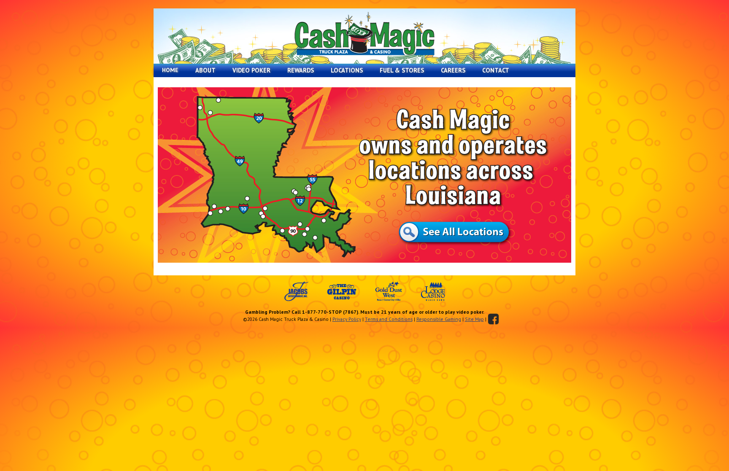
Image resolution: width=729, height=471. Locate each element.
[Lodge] (433, 291)
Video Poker (251, 70)
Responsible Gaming (438, 319)
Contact (495, 70)
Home (170, 70)
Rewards (300, 70)
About (205, 70)
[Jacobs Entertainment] (296, 291)
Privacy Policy (346, 319)
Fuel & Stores (402, 70)
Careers (453, 70)
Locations (347, 70)
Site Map (474, 319)
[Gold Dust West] (388, 291)
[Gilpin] (341, 291)
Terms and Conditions (389, 319)
